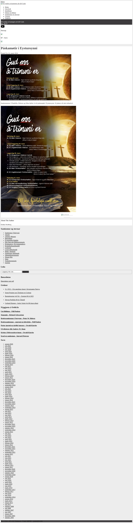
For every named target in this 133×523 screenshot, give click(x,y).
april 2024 (8, 394)
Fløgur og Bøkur (10, 13)
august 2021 (9, 454)
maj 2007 (8, 512)
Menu (3, 2)
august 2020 (9, 476)
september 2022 (10, 430)
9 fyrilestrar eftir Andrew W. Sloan (13, 329)
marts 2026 (8, 353)
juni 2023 (8, 413)
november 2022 (10, 426)
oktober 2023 (9, 406)
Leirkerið (8, 248)
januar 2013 (9, 503)
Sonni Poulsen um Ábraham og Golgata (18, 293)
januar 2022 (9, 445)
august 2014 (9, 499)
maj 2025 (8, 370)
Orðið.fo (8, 18)
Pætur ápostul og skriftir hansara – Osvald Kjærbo (19, 325)
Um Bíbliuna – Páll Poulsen (10, 311)
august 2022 (9, 432)
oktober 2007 (9, 510)
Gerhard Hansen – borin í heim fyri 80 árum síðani (21, 303)
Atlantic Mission (10, 236)
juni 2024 (8, 391)
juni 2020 (8, 480)
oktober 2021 (9, 450)
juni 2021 (8, 458)
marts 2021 (8, 463)
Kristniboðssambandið (12, 246)
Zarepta (7, 263)
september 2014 (10, 497)
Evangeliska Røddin (11, 240)
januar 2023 (9, 422)
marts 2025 (8, 374)
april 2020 (8, 482)
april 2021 (8, 462)
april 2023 (8, 417)
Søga (6, 259)
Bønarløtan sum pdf (7, 281)
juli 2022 (8, 434)
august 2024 (9, 387)
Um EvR (8, 9)
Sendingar (8, 11)
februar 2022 (9, 443)
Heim (7, 7)
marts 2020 (8, 484)
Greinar (7, 16)
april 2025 (8, 372)
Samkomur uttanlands (12, 253)
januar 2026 (9, 357)
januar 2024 (9, 400)
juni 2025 (8, 368)
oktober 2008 (9, 506)
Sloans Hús (8, 257)
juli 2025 (8, 366)
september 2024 (10, 385)
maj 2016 (8, 495)
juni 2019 (8, 486)
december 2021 (10, 447)
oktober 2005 (9, 518)
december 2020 (10, 469)
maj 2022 (8, 437)
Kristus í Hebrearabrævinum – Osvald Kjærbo (17, 332)
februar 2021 (9, 465)
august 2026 (9, 344)
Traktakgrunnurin (10, 261)
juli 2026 (8, 346)
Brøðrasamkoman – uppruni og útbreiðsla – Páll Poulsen (21, 322)
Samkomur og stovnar (12, 14)
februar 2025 (9, 376)
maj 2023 (8, 415)
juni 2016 (8, 493)
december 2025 (10, 359)
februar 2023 (9, 420)
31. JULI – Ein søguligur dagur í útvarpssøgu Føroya (22, 289)
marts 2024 (8, 396)
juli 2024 (8, 389)
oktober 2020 (9, 473)
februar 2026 (9, 355)
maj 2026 (8, 350)
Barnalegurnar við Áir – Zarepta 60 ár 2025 (19, 296)
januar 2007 (9, 514)
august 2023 (9, 409)
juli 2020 (8, 478)
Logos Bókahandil (11, 250)
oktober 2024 (9, 383)
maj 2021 (8, 460)
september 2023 (10, 407)
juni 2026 (8, 348)
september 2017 (10, 490)
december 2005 (10, 516)
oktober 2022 (9, 428)
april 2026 (8, 351)
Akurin (7, 235)
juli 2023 (8, 411)
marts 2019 (8, 488)
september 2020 (10, 475)
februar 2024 (9, 398)
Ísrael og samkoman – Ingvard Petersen (15, 336)
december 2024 (10, 379)
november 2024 (10, 381)
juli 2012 (8, 504)
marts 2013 (8, 501)
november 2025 (10, 361)
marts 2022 (8, 441)
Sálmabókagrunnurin (12, 255)
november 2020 (10, 471)
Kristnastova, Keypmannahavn (15, 244)
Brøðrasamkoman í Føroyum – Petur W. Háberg (18, 318)
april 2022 (8, 439)
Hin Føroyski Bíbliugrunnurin (15, 242)
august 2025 (9, 364)
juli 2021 (8, 456)
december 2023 (10, 402)
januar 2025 (9, 378)
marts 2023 (8, 419)
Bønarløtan (8, 238)
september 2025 (10, 363)
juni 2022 (8, 435)
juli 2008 (8, 508)
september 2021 (10, 452)
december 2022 (10, 424)
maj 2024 (8, 392)
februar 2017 (9, 491)
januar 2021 (9, 467)
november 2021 (10, 448)
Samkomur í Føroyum (12, 233)
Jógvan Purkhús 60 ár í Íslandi (15, 300)
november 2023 (10, 404)
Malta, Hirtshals (10, 251)
